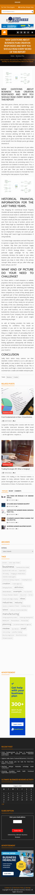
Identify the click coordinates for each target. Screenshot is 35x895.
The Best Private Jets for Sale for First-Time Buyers (17, 762)
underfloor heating (17, 632)
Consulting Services (26, 579)
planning (7, 624)
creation (16, 377)
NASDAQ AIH (6, 620)
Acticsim (5, 562)
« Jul (2, 804)
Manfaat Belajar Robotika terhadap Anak (17, 766)
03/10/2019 (11, 514)
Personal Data (24, 620)
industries (7, 602)
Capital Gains (22, 570)
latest (5, 609)
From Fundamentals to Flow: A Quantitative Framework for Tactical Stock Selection (17, 753)
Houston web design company (10, 599)
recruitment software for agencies (22, 624)
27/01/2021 (11, 529)
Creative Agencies (16, 583)
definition (18, 587)
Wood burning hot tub (8, 635)
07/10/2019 (11, 522)
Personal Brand (15, 620)
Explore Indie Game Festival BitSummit (13, 758)
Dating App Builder (7, 587)
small (23, 628)
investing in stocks (25, 606)
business (9, 377)
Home (12, 56)
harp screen (23, 595)
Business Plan (20, 56)
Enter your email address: (17, 817)
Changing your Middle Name (18, 573)
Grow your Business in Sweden (10, 595)
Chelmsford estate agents (9, 576)
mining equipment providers (10, 617)
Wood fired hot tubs (21, 635)
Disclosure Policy (18, 888)
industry (18, 602)
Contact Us (8, 888)
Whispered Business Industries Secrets (19, 526)
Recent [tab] (11, 491)
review (6, 628)
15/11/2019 (11, 500)
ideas (22, 598)
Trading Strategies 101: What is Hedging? (15, 469)
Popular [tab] (5, 491)
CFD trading (5, 573)
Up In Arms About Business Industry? (18, 504)
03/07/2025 (8, 421)
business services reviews (22, 567)
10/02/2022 (8, 473)
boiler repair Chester (14, 562)
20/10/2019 (11, 506)
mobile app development (26, 617)
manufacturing (11, 613)
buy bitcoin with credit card (10, 570)
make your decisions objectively (18, 610)
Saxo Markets (15, 629)
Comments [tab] (17, 491)
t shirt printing (6, 632)
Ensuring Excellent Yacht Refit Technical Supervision (17, 771)
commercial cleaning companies (11, 579)
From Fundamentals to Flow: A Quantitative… (17, 417)
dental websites (7, 591)
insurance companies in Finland (11, 606)
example (17, 591)
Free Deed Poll (28, 591)
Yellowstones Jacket (7, 638)
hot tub (30, 595)
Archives (4, 548)
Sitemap (28, 888)
